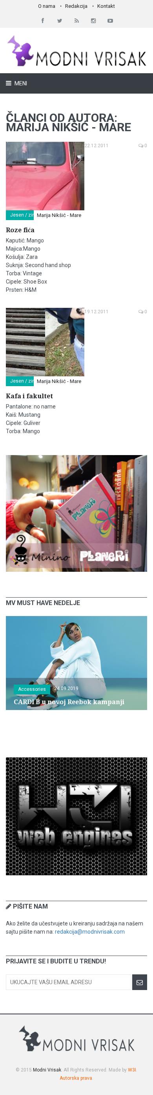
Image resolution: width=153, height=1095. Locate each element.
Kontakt (106, 6)
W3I (132, 1070)
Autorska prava (76, 1078)
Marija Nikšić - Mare (59, 215)
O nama (46, 6)
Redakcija (76, 6)
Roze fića (20, 230)
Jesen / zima (24, 215)
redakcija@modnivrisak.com (90, 932)
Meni (20, 83)
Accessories (32, 689)
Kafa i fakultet (29, 396)
